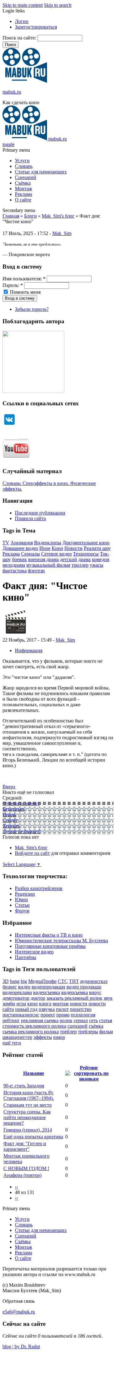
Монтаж (23, 188)
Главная (10, 216)
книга (45, 1003)
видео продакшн (84, 986)
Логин (21, 21)
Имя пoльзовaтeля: (23, 278)
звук (108, 998)
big (24, 981)
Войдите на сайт (32, 853)
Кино (57, 548)
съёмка (96, 1026)
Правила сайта (30, 518)
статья (105, 1020)
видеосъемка (46, 992)
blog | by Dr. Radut (21, 1346)
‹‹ (16, 1186)
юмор (59, 1037)
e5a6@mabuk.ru (18, 1311)
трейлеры (88, 1031)
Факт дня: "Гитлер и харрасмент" (24, 1146)
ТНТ (74, 981)
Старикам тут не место (27, 1105)
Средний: (12, 797)
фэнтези (36, 570)
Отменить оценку (21, 803)
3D (5, 981)
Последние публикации (40, 512)
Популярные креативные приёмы (50, 946)
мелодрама (13, 565)
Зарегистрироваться (36, 27)
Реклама (23, 194)
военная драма (43, 559)
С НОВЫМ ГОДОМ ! (26, 1168)
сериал (81, 1020)
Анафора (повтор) (22, 1175)
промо (63, 1014)
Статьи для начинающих (41, 171)
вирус (95, 992)
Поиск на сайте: (19, 37)
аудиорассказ (93, 981)
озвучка (47, 1009)
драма (84, 559)
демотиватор (15, 998)
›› (16, 1198)
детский (68, 559)
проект (48, 1014)
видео (24, 986)
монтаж (61, 1003)
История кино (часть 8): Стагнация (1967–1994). (28, 1095)
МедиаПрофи (42, 981)
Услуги (22, 160)
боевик (19, 559)
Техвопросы (86, 553)
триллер (79, 565)
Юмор (21, 899)
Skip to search (57, 5)
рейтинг (11, 1020)
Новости (73, 548)
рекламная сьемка (39, 1020)
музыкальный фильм (48, 565)
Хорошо (10, 825)
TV (5, 542)
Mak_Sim (61, 233)
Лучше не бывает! (21, 831)
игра (21, 1003)
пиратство (81, 1009)
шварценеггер (17, 1037)
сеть (93, 1020)
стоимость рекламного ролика (34, 1026)
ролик (66, 1020)
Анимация (22, 542)
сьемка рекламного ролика (30, 1031)
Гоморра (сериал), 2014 (27, 1129)
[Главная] (24, 81)
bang (14, 981)
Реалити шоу (97, 548)
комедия (100, 559)
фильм (106, 1031)
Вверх (8, 786)
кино (32, 1003)
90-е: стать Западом (23, 1085)
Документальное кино (86, 542)
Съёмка (23, 183)
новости (78, 1003)
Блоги (30, 216)
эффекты (42, 1037)
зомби (8, 1003)
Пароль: (12, 285)
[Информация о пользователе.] (15, 634)
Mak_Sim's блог (58, 216)
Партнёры (25, 957)
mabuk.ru (11, 92)
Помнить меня (25, 292)
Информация (28, 650)
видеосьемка (74, 992)
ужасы (96, 565)
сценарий (77, 1026)
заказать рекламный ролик (74, 998)
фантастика (14, 570)
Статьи (22, 905)
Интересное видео (34, 951)
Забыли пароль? (32, 309)
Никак (9, 814)
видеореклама (17, 992)
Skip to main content (22, 5)
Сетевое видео (56, 553)
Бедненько (13, 809)
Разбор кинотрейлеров (38, 888)
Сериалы (30, 553)
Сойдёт (10, 820)
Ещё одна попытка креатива (33, 1136)
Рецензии (25, 894)
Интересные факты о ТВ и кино (49, 935)
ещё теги (11, 1042)
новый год (26, 1009)
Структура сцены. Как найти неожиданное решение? (27, 1117)
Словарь (23, 166)
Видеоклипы (47, 542)
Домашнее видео (20, 548)
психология (83, 1014)
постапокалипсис (20, 1014)
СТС (63, 981)
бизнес (9, 986)
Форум (22, 910)
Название (33, 1073)
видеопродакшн (48, 986)
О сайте (23, 199)
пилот (62, 1009)
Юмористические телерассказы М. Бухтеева (61, 940)
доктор (38, 998)
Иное (44, 548)
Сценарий (25, 177)
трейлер (68, 1031)
